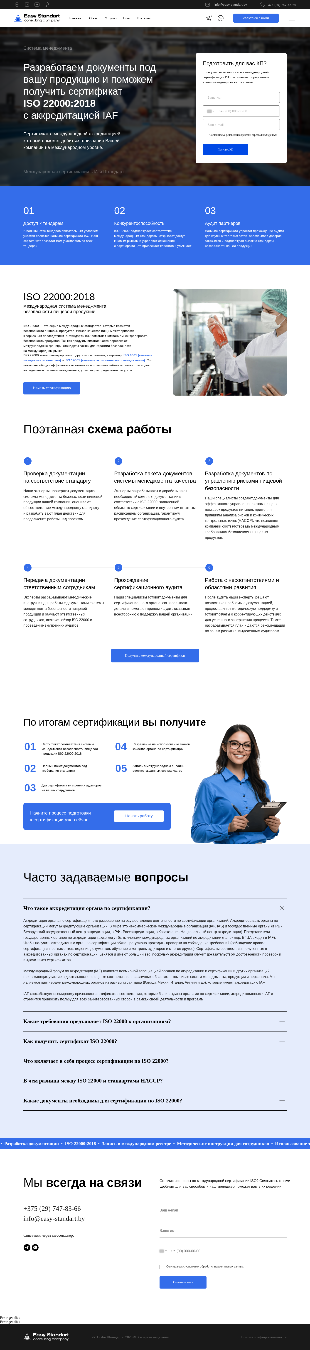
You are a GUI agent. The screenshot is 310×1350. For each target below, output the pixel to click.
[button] (256, 18)
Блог (126, 18)
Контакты (143, 18)
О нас (93, 18)
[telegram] (27, 1247)
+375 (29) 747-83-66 (281, 5)
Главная (75, 18)
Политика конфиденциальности (263, 1337)
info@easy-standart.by (230, 4)
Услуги (110, 18)
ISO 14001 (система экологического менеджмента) (105, 360)
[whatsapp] (35, 1247)
